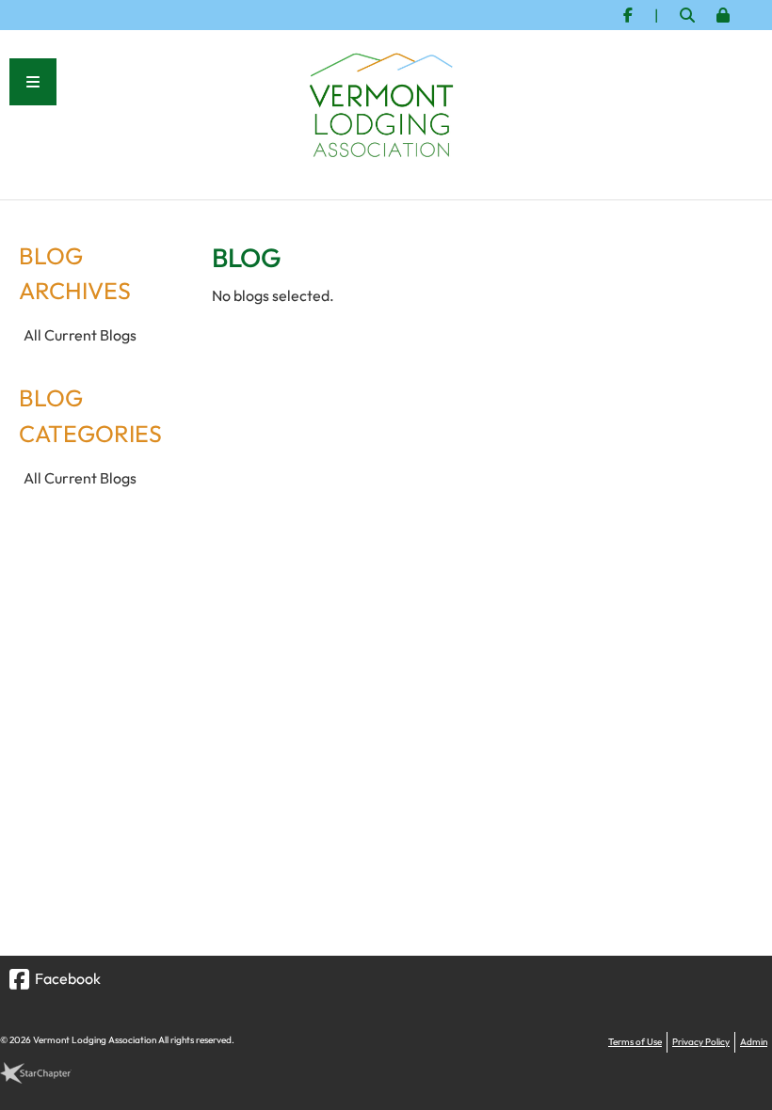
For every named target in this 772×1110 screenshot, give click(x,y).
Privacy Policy (701, 1042)
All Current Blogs (80, 334)
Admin (753, 1042)
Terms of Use (635, 1042)
